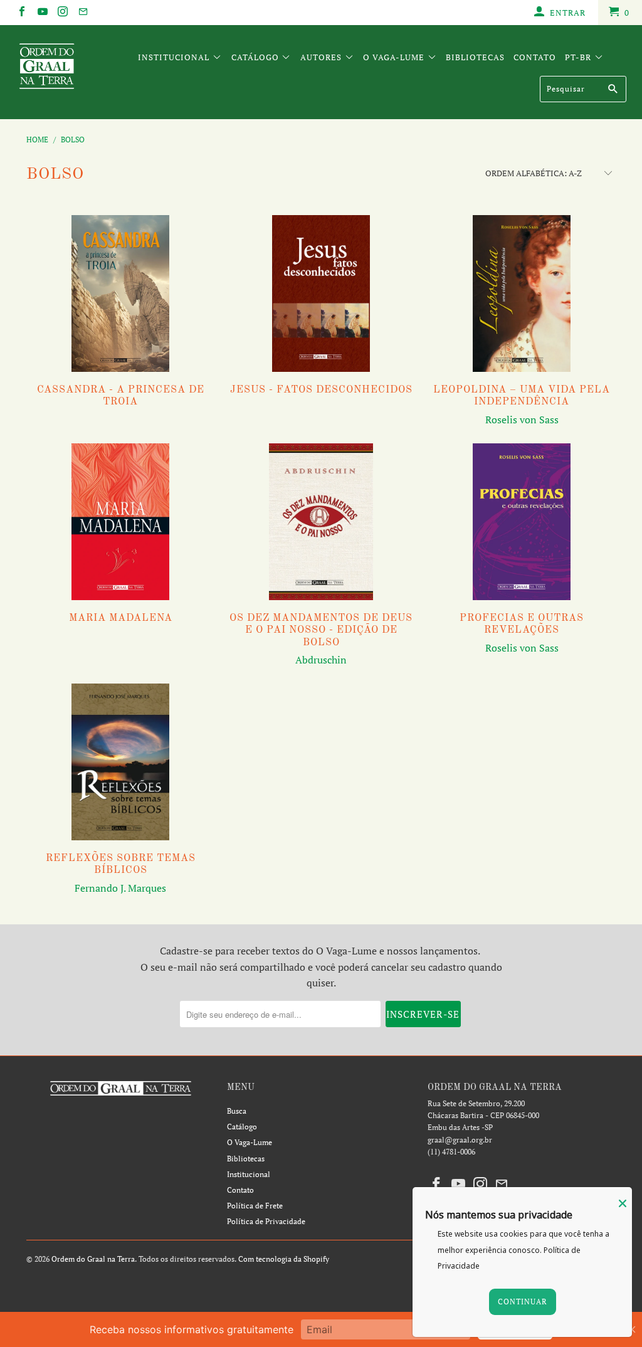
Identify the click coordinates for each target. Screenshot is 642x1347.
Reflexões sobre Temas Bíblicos (120, 762)
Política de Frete (255, 1205)
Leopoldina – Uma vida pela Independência (522, 293)
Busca (236, 1111)
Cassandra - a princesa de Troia (120, 293)
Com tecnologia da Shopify (283, 1259)
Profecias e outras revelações (522, 521)
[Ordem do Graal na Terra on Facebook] (21, 12)
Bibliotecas (475, 57)
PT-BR (579, 57)
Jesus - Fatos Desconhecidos (321, 293)
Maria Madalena (120, 521)
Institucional (175, 57)
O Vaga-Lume (395, 57)
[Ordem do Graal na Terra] (58, 68)
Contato (534, 57)
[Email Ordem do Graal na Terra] (82, 12)
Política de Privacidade (266, 1221)
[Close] (622, 1203)
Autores (322, 57)
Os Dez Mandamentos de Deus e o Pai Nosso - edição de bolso (321, 521)
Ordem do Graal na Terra (93, 1259)
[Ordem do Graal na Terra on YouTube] (41, 12)
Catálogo (256, 57)
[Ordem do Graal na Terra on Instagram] (62, 12)
